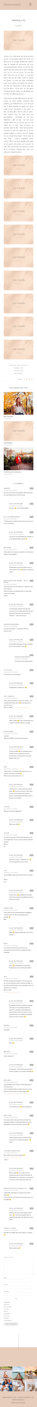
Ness (5, 943)
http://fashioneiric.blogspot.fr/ (12, 1157)
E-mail (6, 1284)
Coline (6, 807)
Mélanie (7, 1051)
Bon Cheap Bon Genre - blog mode (16, 581)
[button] (30, 4)
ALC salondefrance (12, 517)
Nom (5, 1278)
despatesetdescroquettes (15, 1188)
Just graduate (8, 443)
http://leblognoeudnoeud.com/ (13, 992)
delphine (7, 547)
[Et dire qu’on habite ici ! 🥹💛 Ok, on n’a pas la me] (18, 1373)
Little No (8, 670)
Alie (5, 976)
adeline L (8, 1080)
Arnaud (7, 488)
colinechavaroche (12, 1151)
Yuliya (6, 833)
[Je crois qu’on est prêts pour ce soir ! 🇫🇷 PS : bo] (6, 1385)
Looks (18, 16)
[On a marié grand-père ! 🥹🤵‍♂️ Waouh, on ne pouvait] (31, 1373)
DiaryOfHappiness (11, 624)
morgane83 (9, 731)
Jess (5, 767)
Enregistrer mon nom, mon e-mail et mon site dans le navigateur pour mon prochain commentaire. (8, 1311)
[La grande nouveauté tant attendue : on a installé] (18, 1385)
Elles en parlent (16, 503)
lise (5, 870)
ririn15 (7, 1025)
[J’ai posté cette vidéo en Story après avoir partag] (6, 1373)
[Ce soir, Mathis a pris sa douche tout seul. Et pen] (31, 1385)
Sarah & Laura (10, 1228)
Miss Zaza (8, 1115)
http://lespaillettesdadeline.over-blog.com (16, 1093)
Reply (31, 488)
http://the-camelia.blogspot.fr (21, 707)
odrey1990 (8, 908)
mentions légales (18, 1403)
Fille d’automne (8, 416)
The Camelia (9, 696)
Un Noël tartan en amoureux (12, 472)
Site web (6, 1291)
